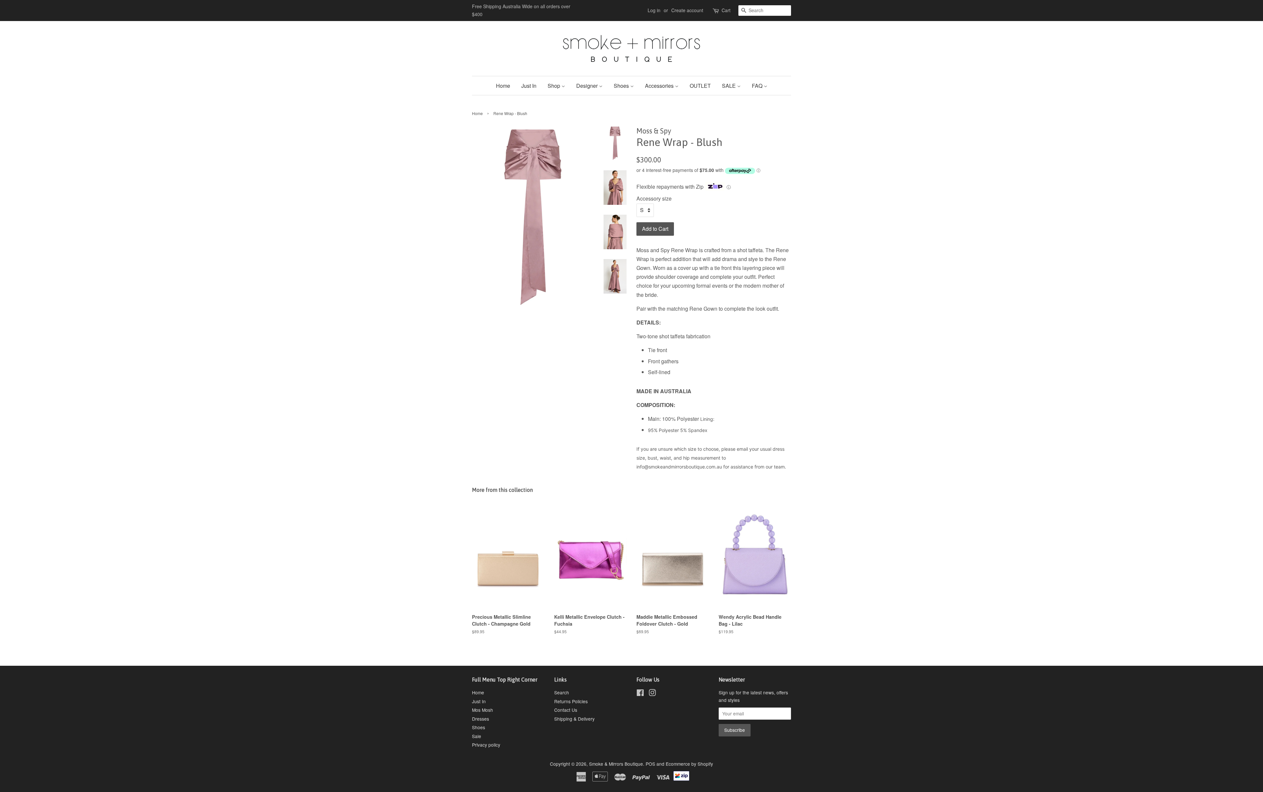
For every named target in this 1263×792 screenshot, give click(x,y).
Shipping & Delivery (574, 718)
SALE (729, 85)
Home (503, 85)
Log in (654, 10)
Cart (726, 10)
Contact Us (565, 710)
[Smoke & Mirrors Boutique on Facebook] (640, 693)
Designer (587, 85)
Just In (528, 85)
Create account (687, 10)
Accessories (660, 85)
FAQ (758, 85)
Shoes (622, 85)
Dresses (480, 718)
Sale (476, 736)
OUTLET (700, 85)
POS (650, 763)
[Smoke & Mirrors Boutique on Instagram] (652, 693)
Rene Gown (702, 308)
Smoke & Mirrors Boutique (616, 763)
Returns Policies (571, 701)
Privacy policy (486, 744)
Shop (554, 85)
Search (561, 692)
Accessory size (654, 198)
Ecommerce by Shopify (689, 763)
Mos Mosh (482, 710)
